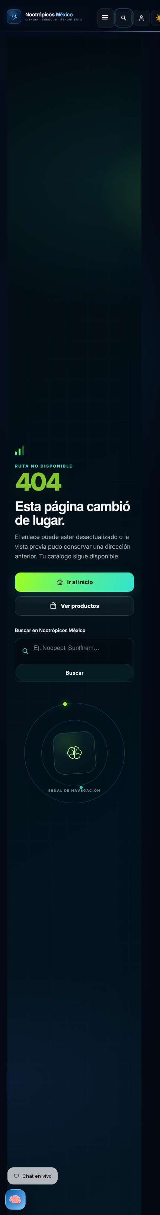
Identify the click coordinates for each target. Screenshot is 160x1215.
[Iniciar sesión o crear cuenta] (141, 18)
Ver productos (80, 605)
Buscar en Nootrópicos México (50, 631)
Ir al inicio (80, 582)
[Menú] (105, 18)
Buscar (74, 672)
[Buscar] (123, 18)
